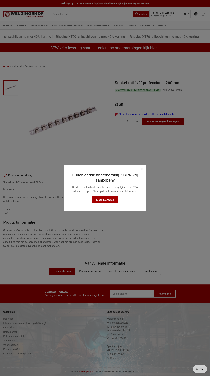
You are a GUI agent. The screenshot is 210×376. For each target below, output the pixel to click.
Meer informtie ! (105, 199)
